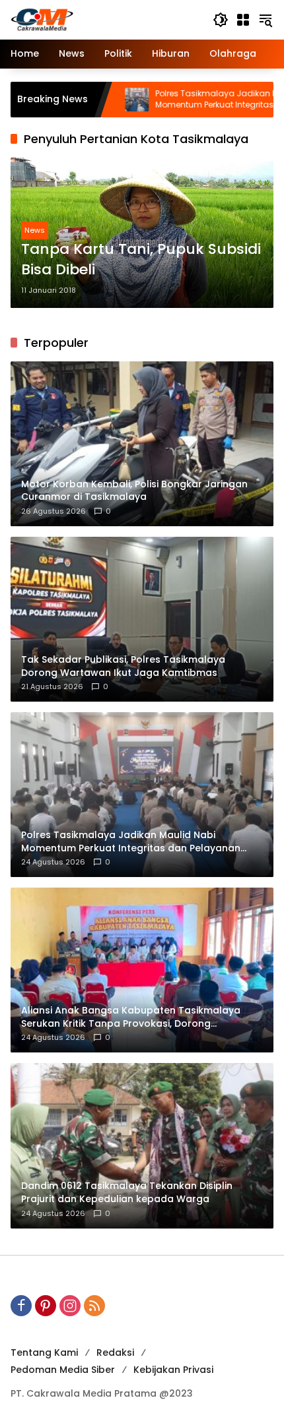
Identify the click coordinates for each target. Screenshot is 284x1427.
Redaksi (115, 1352)
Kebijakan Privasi (173, 1369)
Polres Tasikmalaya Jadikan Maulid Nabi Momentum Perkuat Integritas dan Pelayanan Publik (187, 99)
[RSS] (94, 1305)
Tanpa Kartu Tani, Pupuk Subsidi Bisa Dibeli (141, 259)
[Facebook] (21, 1305)
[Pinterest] (45, 1305)
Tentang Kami (44, 1352)
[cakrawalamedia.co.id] (105, 19)
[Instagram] (70, 1305)
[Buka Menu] (243, 20)
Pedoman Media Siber (63, 1369)
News (34, 230)
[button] (221, 20)
